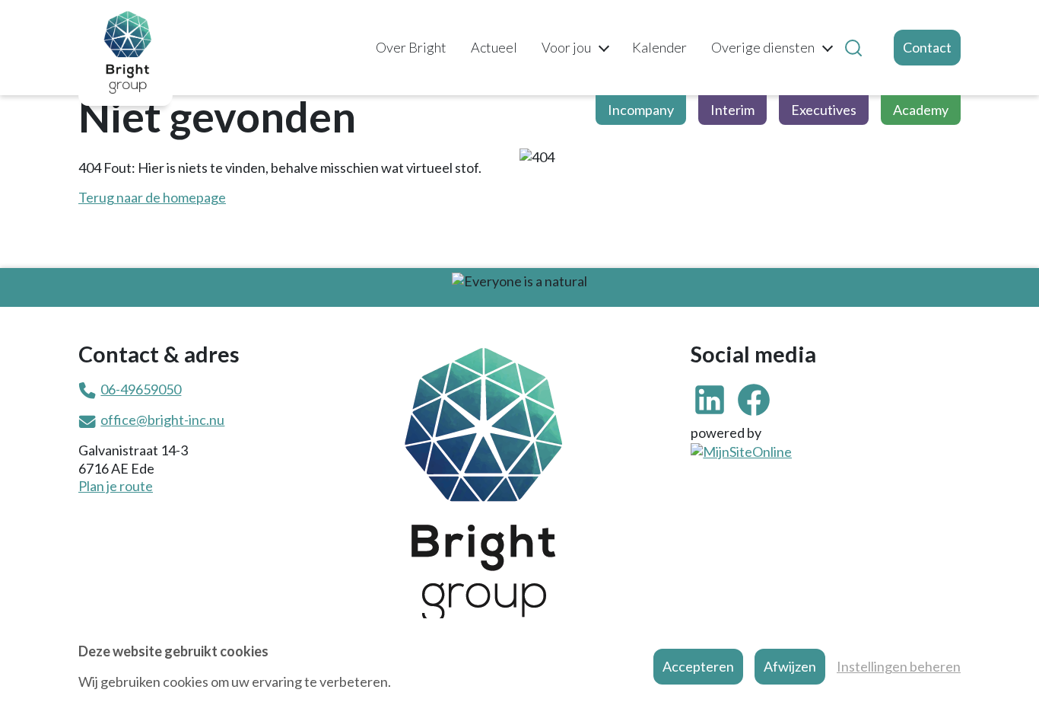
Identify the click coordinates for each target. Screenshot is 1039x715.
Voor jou (566, 47)
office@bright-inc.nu (162, 419)
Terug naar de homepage (152, 197)
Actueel (494, 47)
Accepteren (698, 666)
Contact (927, 47)
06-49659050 (140, 389)
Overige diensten (763, 47)
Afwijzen (790, 666)
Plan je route (115, 485)
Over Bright (411, 47)
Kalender (659, 47)
